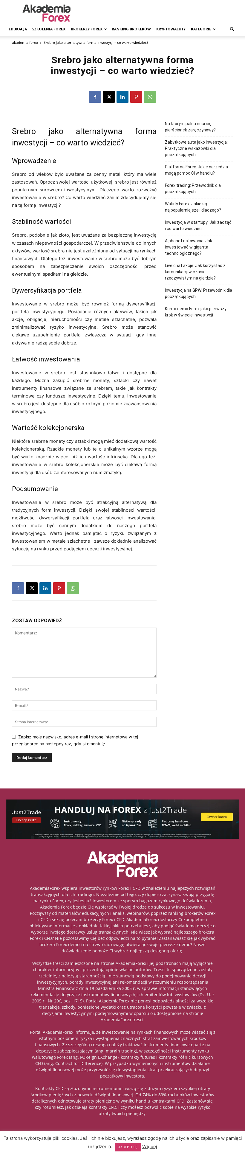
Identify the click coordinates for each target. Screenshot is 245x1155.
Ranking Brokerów (131, 29)
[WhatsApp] (150, 97)
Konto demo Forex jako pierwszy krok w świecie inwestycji (195, 311)
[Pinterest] (136, 97)
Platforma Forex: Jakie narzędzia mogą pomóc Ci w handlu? (196, 170)
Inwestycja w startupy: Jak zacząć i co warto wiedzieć (198, 225)
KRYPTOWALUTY (171, 29)
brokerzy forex (86, 29)
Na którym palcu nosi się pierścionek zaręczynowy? (190, 126)
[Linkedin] (122, 97)
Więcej (149, 1146)
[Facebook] (95, 97)
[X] (109, 97)
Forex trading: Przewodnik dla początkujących (193, 188)
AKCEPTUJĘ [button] (127, 1147)
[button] (232, 29)
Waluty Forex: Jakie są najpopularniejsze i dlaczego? (193, 206)
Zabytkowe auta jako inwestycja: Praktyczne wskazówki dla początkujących (196, 148)
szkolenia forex (48, 29)
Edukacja (18, 29)
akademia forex (25, 42)
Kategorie (201, 29)
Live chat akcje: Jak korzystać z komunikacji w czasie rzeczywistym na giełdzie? (195, 271)
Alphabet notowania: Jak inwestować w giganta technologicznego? (188, 247)
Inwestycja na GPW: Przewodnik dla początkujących (198, 293)
